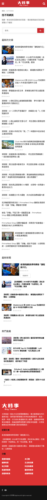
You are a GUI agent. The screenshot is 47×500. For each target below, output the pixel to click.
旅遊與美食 (6, 473)
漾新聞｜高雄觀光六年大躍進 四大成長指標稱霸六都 (23, 195)
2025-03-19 (17, 343)
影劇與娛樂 (6, 470)
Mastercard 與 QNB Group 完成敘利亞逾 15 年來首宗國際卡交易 (29, 306)
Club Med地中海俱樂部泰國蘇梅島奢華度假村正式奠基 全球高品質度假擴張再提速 (30, 144)
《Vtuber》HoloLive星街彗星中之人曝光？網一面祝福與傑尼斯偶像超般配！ (28, 370)
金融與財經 (29, 473)
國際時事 (6, 266)
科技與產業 (29, 466)
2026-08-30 (19, 50)
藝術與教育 (29, 470)
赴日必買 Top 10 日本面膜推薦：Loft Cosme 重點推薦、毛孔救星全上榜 (27, 349)
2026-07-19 (8, 364)
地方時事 (5, 466)
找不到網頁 (10, 11)
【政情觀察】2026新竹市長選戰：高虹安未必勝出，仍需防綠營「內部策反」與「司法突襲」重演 (29, 59)
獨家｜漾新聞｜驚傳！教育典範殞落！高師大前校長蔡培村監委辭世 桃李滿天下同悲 (24, 360)
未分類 (27, 459)
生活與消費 (29, 463)
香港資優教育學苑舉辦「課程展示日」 (30, 47)
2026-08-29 (6, 96)
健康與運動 (6, 459)
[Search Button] (40, 30)
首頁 (3, 11)
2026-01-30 (17, 354)
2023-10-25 (17, 375)
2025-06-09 (8, 385)
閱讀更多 (25, 275)
